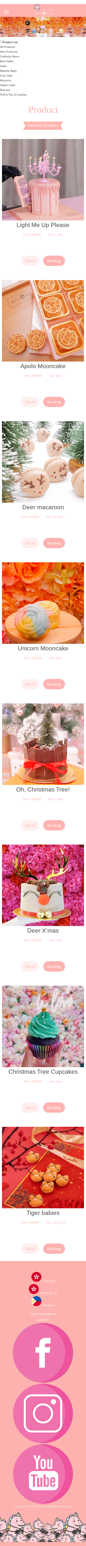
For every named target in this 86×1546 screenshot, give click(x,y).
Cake (3, 66)
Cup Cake (6, 75)
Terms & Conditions (43, 1314)
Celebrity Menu (9, 56)
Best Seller (7, 61)
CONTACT (43, 1320)
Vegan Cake (7, 85)
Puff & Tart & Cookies (13, 94)
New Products (9, 51)
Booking (54, 261)
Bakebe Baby (8, 70)
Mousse (5, 89)
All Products (7, 46)
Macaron (5, 80)
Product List (10, 42)
